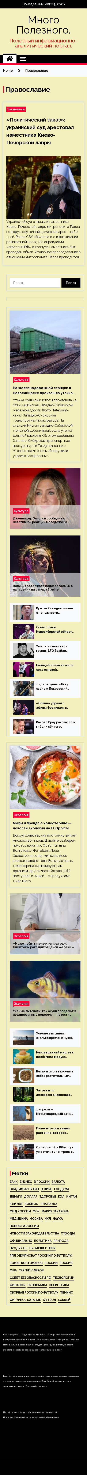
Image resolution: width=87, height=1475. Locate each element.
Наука (58, 1218)
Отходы (68, 1233)
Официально (21, 1240)
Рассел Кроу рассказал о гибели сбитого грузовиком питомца (55, 725)
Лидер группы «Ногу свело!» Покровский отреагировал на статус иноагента (55, 687)
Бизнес (26, 1181)
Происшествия (42, 1248)
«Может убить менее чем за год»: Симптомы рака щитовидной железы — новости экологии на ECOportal (44, 945)
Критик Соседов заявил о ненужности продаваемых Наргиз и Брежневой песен (54, 611)
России (51, 1263)
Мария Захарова (55, 1211)
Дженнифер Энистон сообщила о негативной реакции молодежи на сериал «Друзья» (40, 520)
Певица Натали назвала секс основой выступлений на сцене (54, 668)
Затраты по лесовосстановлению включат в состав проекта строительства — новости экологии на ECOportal (55, 1093)
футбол (49, 1300)
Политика (43, 1240)
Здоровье (47, 1196)
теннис (66, 1292)
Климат (16, 1204)
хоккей (64, 1300)
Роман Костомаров (26, 1263)
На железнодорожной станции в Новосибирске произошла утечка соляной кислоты (43, 391)
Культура (21, 379)
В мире (46, 1189)
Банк (14, 1181)
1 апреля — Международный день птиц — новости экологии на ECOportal (53, 1112)
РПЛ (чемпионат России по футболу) (41, 1255)
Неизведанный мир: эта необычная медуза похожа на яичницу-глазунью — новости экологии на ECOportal (54, 1055)
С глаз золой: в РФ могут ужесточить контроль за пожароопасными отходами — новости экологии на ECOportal (55, 1150)
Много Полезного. (43, 25)
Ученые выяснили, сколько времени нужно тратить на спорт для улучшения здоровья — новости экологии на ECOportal (55, 1036)
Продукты (18, 1248)
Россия (66, 1263)
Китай (71, 1196)
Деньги (16, 1196)
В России (42, 1181)
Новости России (24, 1226)
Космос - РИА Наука (41, 1204)
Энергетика (59, 1285)
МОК (36, 1211)
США (13, 1270)
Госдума (61, 1189)
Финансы (18, 1285)
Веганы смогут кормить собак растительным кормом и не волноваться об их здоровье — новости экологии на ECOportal (54, 1074)
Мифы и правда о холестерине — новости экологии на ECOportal (42, 825)
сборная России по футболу (34, 1292)
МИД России (20, 1211)
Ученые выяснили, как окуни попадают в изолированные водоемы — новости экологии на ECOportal (44, 1013)
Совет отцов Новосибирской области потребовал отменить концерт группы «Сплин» (55, 630)
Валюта (58, 1181)
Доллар (30, 1196)
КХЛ (61, 1196)
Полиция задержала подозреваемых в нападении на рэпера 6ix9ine (43, 587)
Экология (21, 815)
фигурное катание (25, 1300)
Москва (36, 1218)
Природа (60, 1240)
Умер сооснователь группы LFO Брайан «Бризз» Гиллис (51, 649)
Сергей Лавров (31, 1270)
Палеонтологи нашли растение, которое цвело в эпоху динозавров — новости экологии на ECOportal (53, 1131)
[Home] (9, 59)
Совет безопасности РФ (30, 1277)
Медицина (19, 1218)
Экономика (16, 109)
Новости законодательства (34, 1233)
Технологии (63, 1277)
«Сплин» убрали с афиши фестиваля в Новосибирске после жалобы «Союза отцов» (54, 706)
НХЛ (48, 1218)
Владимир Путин (24, 1189)
